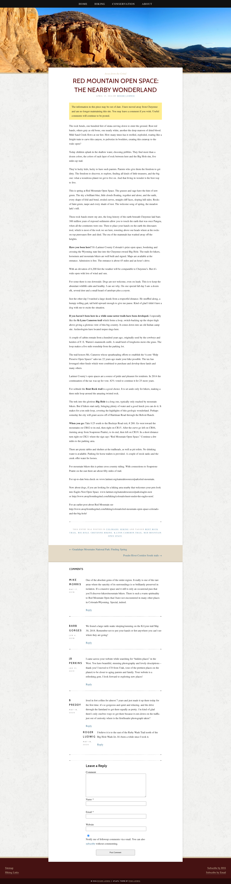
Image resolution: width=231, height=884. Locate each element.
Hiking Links (12, 872)
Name (89, 799)
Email (89, 812)
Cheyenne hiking (101, 533)
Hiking (100, 3)
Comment (91, 772)
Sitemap (9, 868)
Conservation (123, 3)
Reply (89, 610)
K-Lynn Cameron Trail (128, 533)
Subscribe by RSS (216, 868)
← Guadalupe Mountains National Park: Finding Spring (98, 549)
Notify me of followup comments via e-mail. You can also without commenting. (115, 841)
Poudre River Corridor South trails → (142, 555)
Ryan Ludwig (134, 881)
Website (90, 824)
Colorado (112, 529)
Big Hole (83, 533)
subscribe (90, 843)
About (147, 3)
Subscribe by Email (216, 872)
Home (83, 3)
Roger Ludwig (126, 96)
